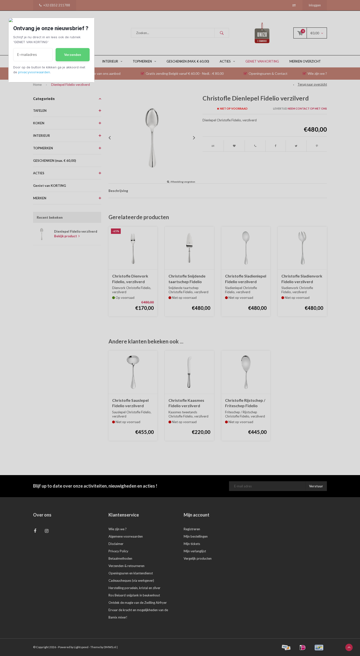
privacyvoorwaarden (34, 72)
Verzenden (72, 55)
